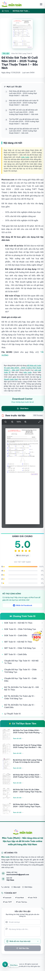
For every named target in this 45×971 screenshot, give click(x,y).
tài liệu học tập (16, 860)
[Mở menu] (41, 4)
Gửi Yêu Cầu (24, 948)
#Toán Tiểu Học (21, 902)
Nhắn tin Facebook (24, 605)
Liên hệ (6, 887)
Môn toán (5, 857)
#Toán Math (19, 898)
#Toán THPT (7, 902)
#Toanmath (7, 898)
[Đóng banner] (41, 631)
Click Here (14, 965)
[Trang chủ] (11, 4)
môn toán (25, 157)
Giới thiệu (28, 887)
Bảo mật (17, 887)
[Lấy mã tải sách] (5, 964)
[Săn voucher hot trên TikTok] (36, 636)
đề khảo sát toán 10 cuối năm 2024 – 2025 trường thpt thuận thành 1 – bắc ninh (22, 367)
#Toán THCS (32, 898)
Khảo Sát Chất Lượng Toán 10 (21, 53)
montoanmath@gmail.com (17, 875)
